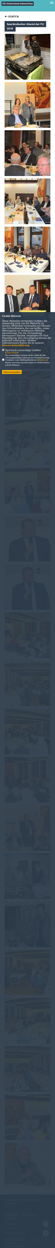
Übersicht (11, 352)
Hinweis (42, 359)
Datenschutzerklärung (15, 345)
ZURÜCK (13, 16)
